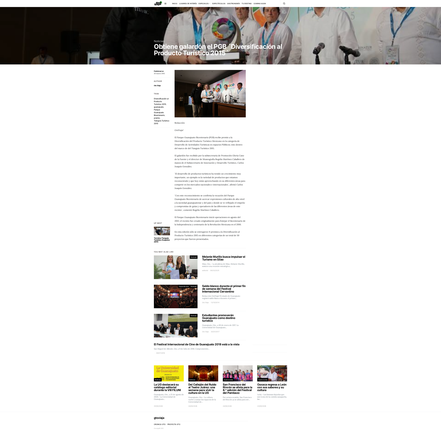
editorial (205, 270)
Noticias (159, 41)
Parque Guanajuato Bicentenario (159, 112)
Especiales (204, 3)
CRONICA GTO (160, 424)
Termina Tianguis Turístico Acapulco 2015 (162, 240)
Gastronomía (233, 3)
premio (157, 118)
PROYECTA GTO (173, 424)
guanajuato (159, 107)
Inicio (174, 3)
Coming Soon (260, 3)
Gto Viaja (157, 85)
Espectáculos (218, 3)
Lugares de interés (188, 3)
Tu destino (247, 3)
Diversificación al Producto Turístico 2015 (161, 101)
